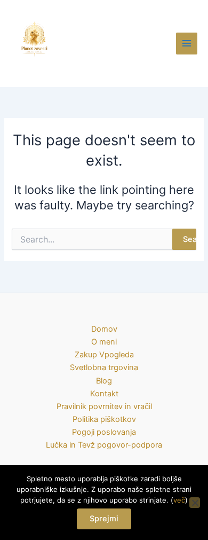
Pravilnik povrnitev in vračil (104, 406)
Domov (104, 329)
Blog (104, 381)
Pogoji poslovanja (104, 432)
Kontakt (104, 393)
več (179, 500)
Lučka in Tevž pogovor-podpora (104, 445)
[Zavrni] (194, 502)
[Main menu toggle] (186, 43)
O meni (104, 342)
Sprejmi (104, 518)
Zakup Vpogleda (104, 354)
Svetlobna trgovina (104, 367)
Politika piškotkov (104, 419)
